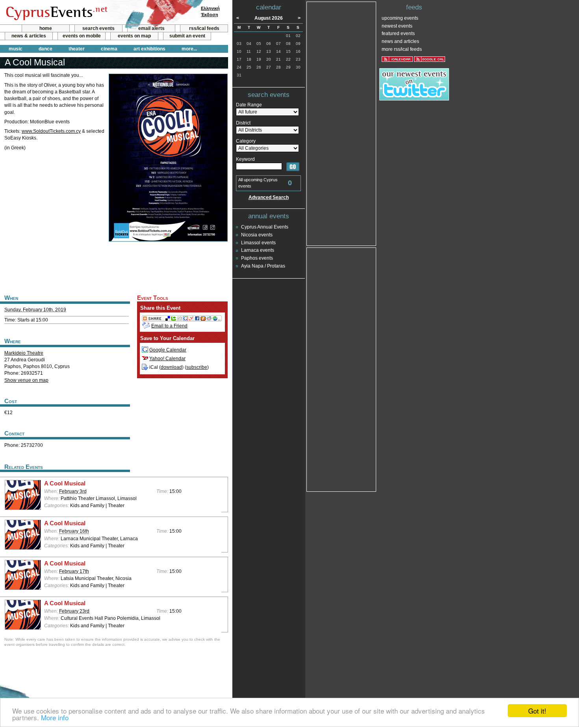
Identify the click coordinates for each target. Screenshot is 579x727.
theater (77, 49)
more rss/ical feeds (402, 49)
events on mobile (82, 36)
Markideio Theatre (23, 353)
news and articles (400, 41)
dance (45, 49)
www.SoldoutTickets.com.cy (51, 131)
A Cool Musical (64, 483)
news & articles (28, 36)
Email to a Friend (169, 326)
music (15, 49)
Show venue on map (26, 380)
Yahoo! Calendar (167, 358)
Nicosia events (257, 235)
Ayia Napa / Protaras (263, 266)
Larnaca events (257, 250)
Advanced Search (269, 197)
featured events (398, 33)
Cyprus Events (56, 12)
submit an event (187, 36)
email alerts (151, 28)
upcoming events (400, 18)
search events (98, 28)
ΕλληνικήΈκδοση (210, 11)
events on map (134, 36)
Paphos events (257, 258)
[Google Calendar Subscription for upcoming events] (429, 59)
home (45, 28)
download (171, 367)
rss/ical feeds (204, 28)
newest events (397, 26)
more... (189, 49)
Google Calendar (167, 350)
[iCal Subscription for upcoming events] (397, 59)
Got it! (537, 711)
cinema (109, 49)
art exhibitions (149, 49)
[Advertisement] (114, 267)
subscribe (196, 367)
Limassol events (258, 242)
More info (55, 717)
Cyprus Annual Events (264, 227)
